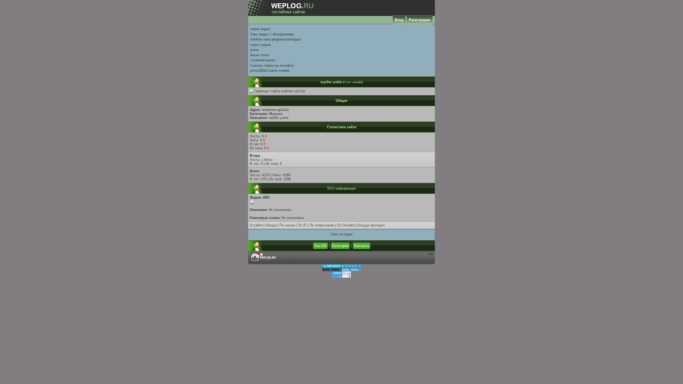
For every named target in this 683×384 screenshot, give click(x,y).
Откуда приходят (371, 225)
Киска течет (259, 55)
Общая (271, 225)
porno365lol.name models (270, 71)
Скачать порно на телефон (272, 65)
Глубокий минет (263, 60)
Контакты (361, 246)
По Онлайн (345, 225)
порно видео (260, 29)
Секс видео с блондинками (272, 34)
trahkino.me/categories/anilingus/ (275, 39)
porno (254, 50)
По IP (302, 225)
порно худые (260, 45)
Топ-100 (320, 246)
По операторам (321, 225)
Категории (340, 246)
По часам (287, 225)
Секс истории (341, 234)
